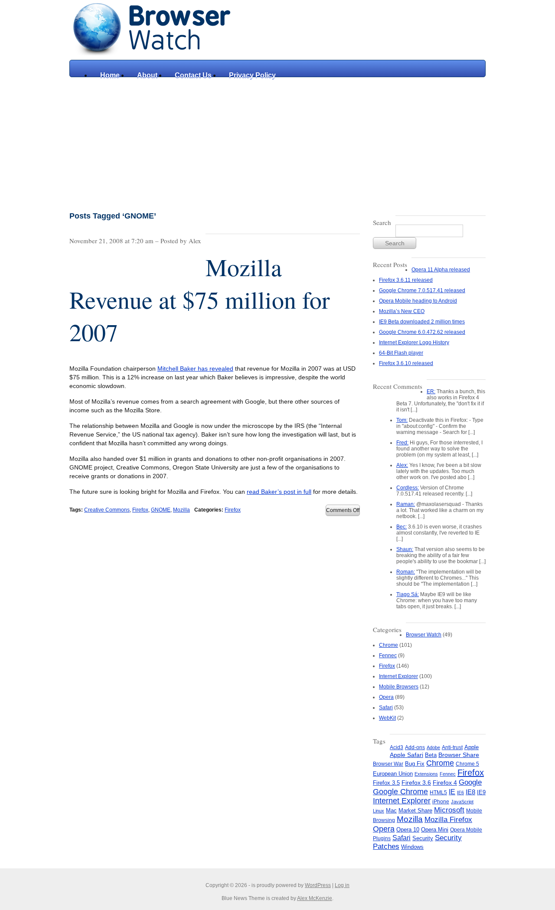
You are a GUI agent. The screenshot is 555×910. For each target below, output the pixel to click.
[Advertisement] (277, 142)
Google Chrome (400, 791)
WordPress (318, 885)
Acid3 (396, 747)
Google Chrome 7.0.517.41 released (422, 290)
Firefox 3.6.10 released (406, 363)
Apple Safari (406, 755)
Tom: (402, 420)
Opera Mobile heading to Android (418, 301)
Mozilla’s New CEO (401, 311)
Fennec (388, 655)
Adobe (433, 747)
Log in (342, 885)
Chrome (388, 645)
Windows (412, 847)
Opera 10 (407, 829)
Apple (471, 747)
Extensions (426, 773)
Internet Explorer (398, 676)
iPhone (440, 802)
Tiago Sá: (407, 594)
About (147, 75)
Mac (391, 811)
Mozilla (181, 510)
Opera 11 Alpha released (440, 270)
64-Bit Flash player (401, 353)
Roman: (405, 572)
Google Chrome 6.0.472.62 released (422, 332)
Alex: (402, 465)
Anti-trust (452, 747)
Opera (386, 697)
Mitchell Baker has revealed (195, 368)
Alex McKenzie (314, 898)
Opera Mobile (466, 829)
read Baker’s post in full (279, 491)
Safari (386, 708)
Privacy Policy (252, 75)
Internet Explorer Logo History (414, 342)
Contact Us (193, 75)
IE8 (470, 792)
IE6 (460, 792)
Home (110, 75)
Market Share (415, 810)
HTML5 (438, 792)
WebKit (387, 718)
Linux (378, 810)
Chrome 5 (467, 763)
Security (422, 838)
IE (452, 792)
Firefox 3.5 (386, 783)
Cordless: (407, 488)
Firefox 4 (445, 783)
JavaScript (462, 801)
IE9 (481, 792)
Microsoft (449, 810)
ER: (431, 391)
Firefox (140, 510)
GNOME (160, 510)
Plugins (382, 838)
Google (470, 782)
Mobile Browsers (398, 687)
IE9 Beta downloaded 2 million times (422, 322)
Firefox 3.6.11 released (406, 280)
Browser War (388, 764)
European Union (393, 773)
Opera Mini (434, 830)
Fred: (402, 443)
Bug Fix (414, 763)
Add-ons (415, 747)
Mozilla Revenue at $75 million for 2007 (199, 299)
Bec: (401, 527)
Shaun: (404, 549)
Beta (431, 755)
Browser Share (458, 755)
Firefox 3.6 (416, 782)
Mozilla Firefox (448, 819)
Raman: (405, 504)
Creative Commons (107, 510)
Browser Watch (423, 635)
